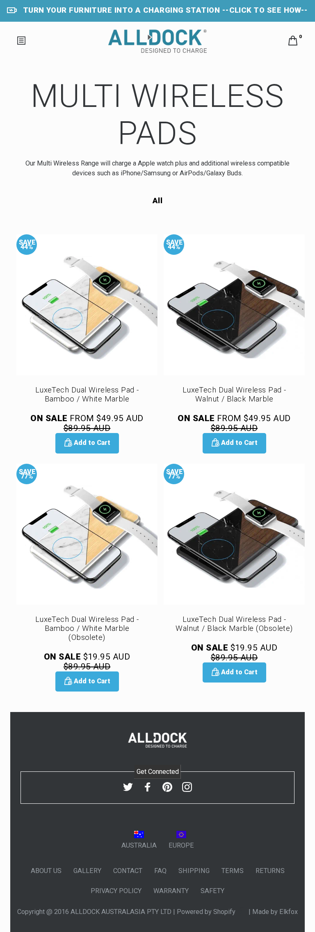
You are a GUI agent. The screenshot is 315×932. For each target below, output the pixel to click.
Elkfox (288, 912)
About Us (46, 871)
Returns (270, 871)
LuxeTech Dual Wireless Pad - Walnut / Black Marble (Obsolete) (234, 624)
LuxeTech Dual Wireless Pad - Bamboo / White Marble (87, 394)
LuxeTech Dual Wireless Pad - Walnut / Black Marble (234, 394)
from (86, 423)
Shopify (225, 912)
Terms (232, 871)
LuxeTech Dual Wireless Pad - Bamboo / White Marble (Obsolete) (87, 628)
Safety (212, 891)
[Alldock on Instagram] (187, 787)
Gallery (87, 871)
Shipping (194, 871)
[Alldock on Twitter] (128, 787)
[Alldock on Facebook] (148, 787)
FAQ (160, 871)
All (157, 200)
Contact (127, 871)
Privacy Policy (116, 891)
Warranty (171, 891)
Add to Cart (91, 443)
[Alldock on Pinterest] (167, 787)
